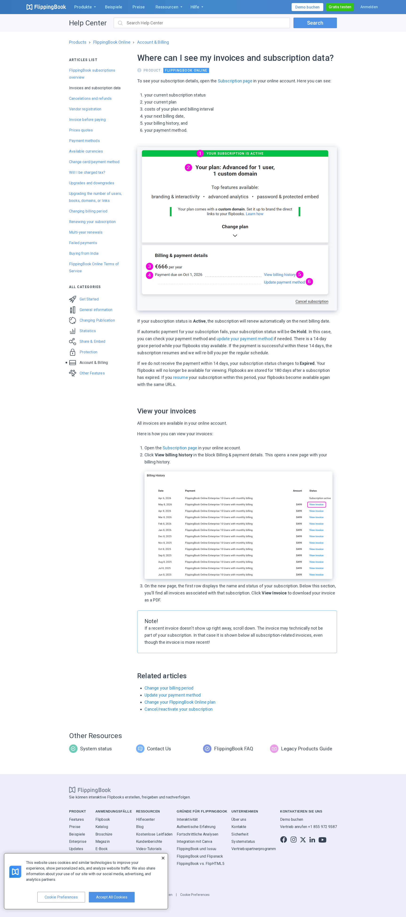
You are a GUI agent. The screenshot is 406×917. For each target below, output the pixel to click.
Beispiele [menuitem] (113, 6)
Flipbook (102, 819)
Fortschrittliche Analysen (198, 834)
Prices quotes (81, 130)
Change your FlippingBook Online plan (179, 702)
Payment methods (84, 141)
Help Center (88, 23)
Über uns (238, 819)
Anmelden (369, 7)
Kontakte (238, 827)
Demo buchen (291, 819)
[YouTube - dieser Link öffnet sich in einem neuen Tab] (322, 840)
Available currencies (86, 151)
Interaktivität (187, 819)
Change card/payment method (94, 162)
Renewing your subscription (92, 222)
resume (180, 377)
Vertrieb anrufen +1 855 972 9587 (308, 827)
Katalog (101, 827)
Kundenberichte (149, 841)
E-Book (101, 849)
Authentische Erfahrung (196, 827)
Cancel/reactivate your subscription (178, 709)
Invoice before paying (87, 119)
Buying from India (83, 253)
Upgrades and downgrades (91, 183)
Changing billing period (88, 211)
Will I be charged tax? (87, 172)
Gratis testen (340, 7)
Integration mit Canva (194, 841)
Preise (74, 827)
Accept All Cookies (111, 897)
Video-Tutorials (149, 849)
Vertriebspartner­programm (253, 849)
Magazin (102, 841)
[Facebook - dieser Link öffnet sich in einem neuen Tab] (283, 840)
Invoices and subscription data (95, 88)
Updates (76, 849)
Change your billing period (169, 688)
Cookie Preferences (195, 895)
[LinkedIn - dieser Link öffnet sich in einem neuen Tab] (312, 840)
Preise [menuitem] (139, 6)
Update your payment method (172, 695)
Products (77, 42)
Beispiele (77, 834)
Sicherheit (239, 834)
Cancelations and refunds (90, 98)
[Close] (163, 858)
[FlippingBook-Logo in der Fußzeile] (90, 790)
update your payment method (245, 338)
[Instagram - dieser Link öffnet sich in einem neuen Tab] (294, 840)
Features (76, 819)
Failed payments (83, 243)
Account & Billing (153, 42)
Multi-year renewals (85, 232)
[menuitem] (84, 7)
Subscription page (235, 80)
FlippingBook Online (111, 42)
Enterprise (77, 841)
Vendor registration (85, 109)
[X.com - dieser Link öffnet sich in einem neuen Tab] (303, 840)
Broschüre (104, 834)
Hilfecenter (145, 819)
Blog (140, 827)
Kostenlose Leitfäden (154, 834)
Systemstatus (243, 841)
